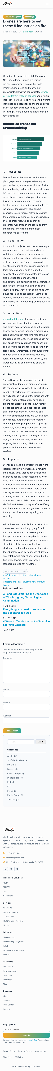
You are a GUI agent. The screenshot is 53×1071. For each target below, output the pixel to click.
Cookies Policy (41, 1051)
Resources (7, 980)
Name (6, 689)
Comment (8, 658)
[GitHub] (16, 869)
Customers (7, 975)
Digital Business (15, 777)
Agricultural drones (13, 319)
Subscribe (26, 1035)
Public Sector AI (15, 795)
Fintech (10, 782)
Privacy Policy (31, 1040)
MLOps (6, 925)
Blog (5, 984)
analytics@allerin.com (15, 857)
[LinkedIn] (11, 869)
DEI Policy (19, 1057)
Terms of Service (25, 1051)
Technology (29, 17)
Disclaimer (7, 1057)
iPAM (5, 891)
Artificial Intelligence (13, 17)
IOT (9, 786)
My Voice (11, 791)
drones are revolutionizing (15, 571)
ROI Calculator (9, 966)
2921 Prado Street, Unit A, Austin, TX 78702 (24, 862)
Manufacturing (9, 937)
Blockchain (12, 769)
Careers (6, 1000)
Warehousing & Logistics (13, 941)
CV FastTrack (8, 916)
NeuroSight (8, 896)
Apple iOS (12, 756)
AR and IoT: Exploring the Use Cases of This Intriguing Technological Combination (25, 597)
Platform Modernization (13, 921)
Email (6, 702)
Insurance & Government (13, 950)
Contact (6, 1009)
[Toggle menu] (47, 4)
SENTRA (6, 887)
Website (7, 715)
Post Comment (12, 731)
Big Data (11, 764)
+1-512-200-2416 (13, 853)
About (5, 996)
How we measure (10, 971)
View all (6, 954)
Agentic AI (7, 908)
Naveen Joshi (27, 32)
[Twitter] (5, 869)
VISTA (5, 883)
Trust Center (8, 1005)
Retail (5, 946)
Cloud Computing (16, 773)
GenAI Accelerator (10, 912)
